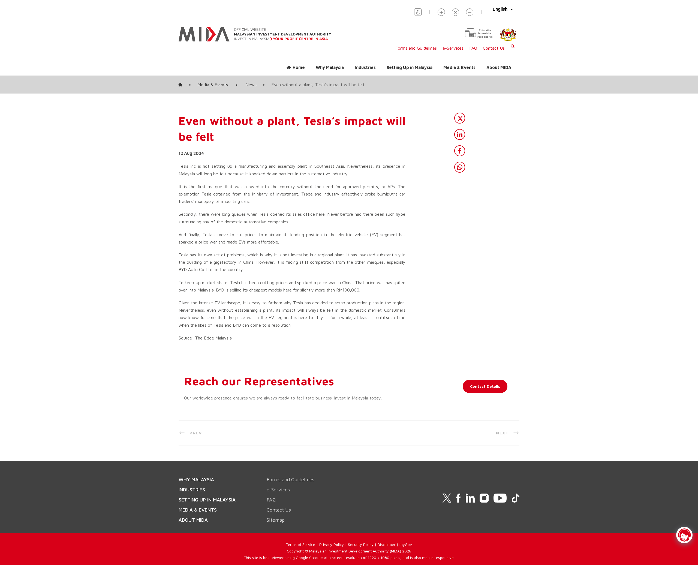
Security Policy (361, 544)
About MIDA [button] (498, 67)
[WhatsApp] (459, 167)
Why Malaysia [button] (330, 67)
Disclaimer (386, 544)
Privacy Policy (331, 544)
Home (299, 67)
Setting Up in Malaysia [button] (409, 67)
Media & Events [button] (459, 67)
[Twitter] (459, 118)
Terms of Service (300, 544)
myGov (405, 544)
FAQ (473, 48)
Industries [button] (365, 67)
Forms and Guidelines (416, 48)
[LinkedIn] (459, 134)
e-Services (453, 48)
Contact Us (494, 48)
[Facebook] (459, 150)
